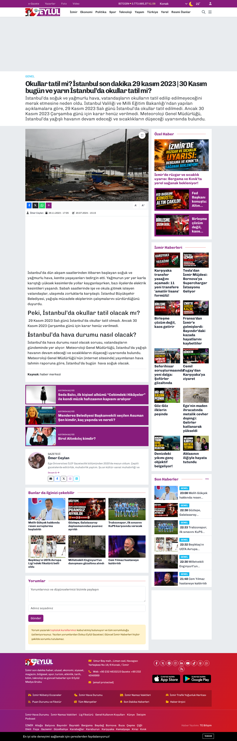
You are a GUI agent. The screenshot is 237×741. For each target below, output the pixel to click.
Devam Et (52, 472)
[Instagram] (70, 479)
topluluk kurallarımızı (63, 630)
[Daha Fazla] (49, 205)
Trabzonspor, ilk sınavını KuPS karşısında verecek (125, 524)
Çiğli (139, 725)
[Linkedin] (76, 479)
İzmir (73, 12)
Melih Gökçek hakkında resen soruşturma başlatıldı (44, 526)
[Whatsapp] (206, 663)
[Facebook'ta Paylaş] (29, 205)
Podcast (30, 718)
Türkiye (152, 12)
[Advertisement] (118, 44)
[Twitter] (63, 479)
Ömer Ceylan (37, 213)
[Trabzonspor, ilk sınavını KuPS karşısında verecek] (127, 508)
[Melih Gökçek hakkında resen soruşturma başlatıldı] (46, 508)
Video (76, 3)
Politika (100, 12)
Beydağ (99, 725)
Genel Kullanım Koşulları (110, 714)
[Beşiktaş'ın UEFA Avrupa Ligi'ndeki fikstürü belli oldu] (46, 546)
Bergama (87, 725)
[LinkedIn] (181, 663)
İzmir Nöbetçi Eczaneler (47, 695)
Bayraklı (74, 725)
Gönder (36, 618)
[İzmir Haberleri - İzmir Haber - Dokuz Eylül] (42, 12)
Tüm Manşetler (87, 701)
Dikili (28, 729)
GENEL (30, 76)
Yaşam (139, 12)
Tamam (208, 736)
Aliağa (39, 725)
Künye (131, 714)
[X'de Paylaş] (35, 205)
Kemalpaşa (123, 729)
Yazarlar (50, 3)
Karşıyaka (108, 729)
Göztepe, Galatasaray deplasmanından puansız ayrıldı (85, 526)
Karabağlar (77, 729)
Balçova (50, 725)
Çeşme (131, 725)
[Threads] (200, 663)
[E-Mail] (51, 479)
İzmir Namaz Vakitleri (138, 695)
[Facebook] (57, 479)
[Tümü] (207, 479)
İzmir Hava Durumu (91, 695)
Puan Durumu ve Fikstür (46, 701)
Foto (64, 3)
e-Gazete (33, 3)
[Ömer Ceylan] (36, 460)
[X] (163, 663)
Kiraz (135, 729)
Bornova (111, 725)
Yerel (164, 12)
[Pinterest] (169, 663)
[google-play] (197, 679)
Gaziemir (46, 729)
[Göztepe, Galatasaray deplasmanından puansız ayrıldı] (86, 508)
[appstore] (166, 679)
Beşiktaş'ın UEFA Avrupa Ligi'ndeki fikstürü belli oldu (44, 563)
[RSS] (181, 669)
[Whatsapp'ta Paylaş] (42, 205)
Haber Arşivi (177, 701)
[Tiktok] (194, 663)
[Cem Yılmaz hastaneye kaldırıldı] (127, 546)
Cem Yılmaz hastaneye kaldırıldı (193, 581)
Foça (36, 729)
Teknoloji (125, 12)
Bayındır (62, 725)
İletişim (141, 714)
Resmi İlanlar (181, 12)
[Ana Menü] (210, 12)
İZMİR (29, 725)
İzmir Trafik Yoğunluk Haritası (188, 695)
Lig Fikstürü (86, 714)
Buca (121, 725)
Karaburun (93, 729)
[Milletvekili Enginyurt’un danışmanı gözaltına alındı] (86, 546)
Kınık (143, 729)
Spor (112, 12)
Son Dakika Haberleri (136, 701)
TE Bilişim (206, 725)
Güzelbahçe (61, 729)
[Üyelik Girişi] (209, 3)
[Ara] (203, 12)
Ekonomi (86, 12)
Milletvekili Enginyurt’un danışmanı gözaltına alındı (86, 561)
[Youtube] (188, 663)
